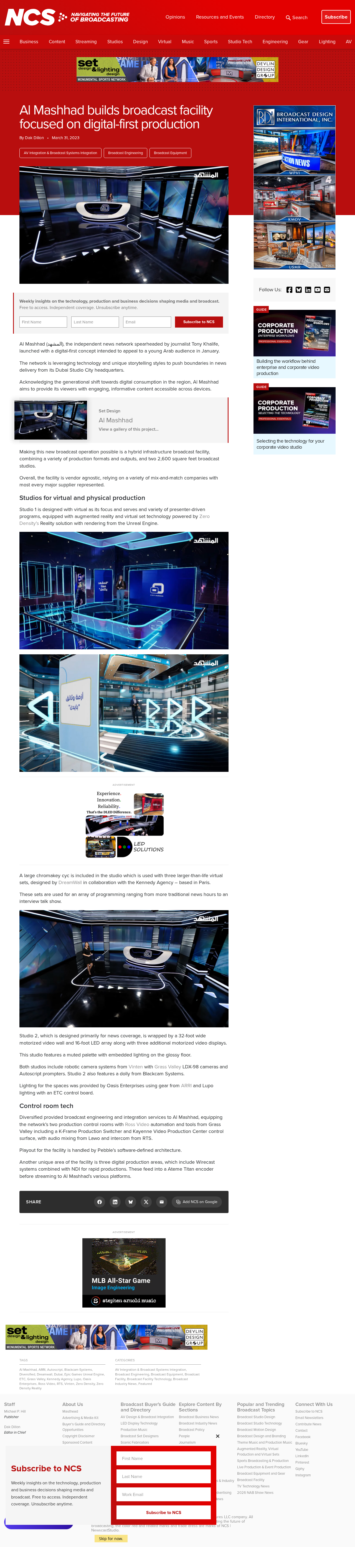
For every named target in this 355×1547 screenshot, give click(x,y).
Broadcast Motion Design (256, 1429)
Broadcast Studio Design (256, 1417)
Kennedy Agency (59, 1379)
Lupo (77, 1379)
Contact (301, 1430)
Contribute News (308, 1424)
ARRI (186, 1085)
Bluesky (301, 1443)
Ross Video (137, 1124)
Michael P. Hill (15, 1411)
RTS (60, 1383)
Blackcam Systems (78, 1369)
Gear (303, 41)
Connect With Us (314, 1404)
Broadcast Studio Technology (259, 1423)
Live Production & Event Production (264, 1467)
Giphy (299, 1468)
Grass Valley (167, 1066)
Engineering (275, 41)
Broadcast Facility (250, 1479)
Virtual (164, 41)
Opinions (175, 17)
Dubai (58, 1374)
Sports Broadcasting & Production (263, 1460)
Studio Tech (240, 41)
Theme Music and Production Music (264, 1442)
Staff (9, 1404)
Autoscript (55, 1369)
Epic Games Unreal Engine (84, 1374)
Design (140, 41)
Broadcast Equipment (170, 152)
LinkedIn (302, 1456)
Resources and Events (220, 17)
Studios (115, 41)
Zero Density (85, 1383)
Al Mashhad (28, 1369)
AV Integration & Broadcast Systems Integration (60, 152)
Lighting (327, 41)
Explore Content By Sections (200, 1407)
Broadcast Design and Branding (261, 1436)
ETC (22, 1379)
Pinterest (302, 1462)
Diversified (27, 1374)
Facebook (303, 1436)
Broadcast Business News (199, 1417)
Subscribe (336, 17)
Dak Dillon (34, 138)
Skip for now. (111, 1538)
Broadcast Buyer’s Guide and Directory (148, 1407)
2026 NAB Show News (255, 1492)
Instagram (303, 1475)
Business (29, 41)
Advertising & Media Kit (80, 1417)
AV (349, 41)
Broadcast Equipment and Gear (261, 1473)
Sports (211, 41)
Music (188, 41)
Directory (265, 17)
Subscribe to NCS (309, 1411)
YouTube (301, 1449)
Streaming (86, 41)
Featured (145, 1383)
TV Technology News (253, 1486)
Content (57, 41)
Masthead (70, 1411)
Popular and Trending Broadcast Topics (260, 1407)
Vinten (136, 1066)
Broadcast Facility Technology (149, 1379)
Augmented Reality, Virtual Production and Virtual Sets (258, 1451)
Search (300, 17)
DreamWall (70, 882)
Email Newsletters (309, 1417)
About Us (72, 1404)
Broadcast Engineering (125, 152)
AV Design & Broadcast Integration (147, 1417)
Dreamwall (44, 1374)
